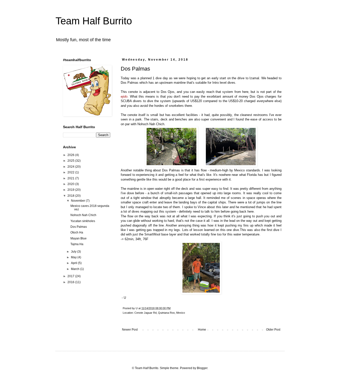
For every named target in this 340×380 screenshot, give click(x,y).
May (74, 257)
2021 (71, 178)
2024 (71, 166)
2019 (71, 189)
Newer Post (130, 329)
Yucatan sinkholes (82, 221)
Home (202, 329)
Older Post (273, 329)
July (74, 251)
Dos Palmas (78, 226)
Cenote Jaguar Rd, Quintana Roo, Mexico (159, 312)
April (74, 263)
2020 (71, 184)
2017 (71, 276)
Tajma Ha (76, 244)
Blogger (202, 368)
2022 (71, 172)
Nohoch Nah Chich (83, 215)
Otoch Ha (76, 232)
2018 (71, 195)
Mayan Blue (78, 238)
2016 (71, 282)
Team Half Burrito (94, 20)
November (78, 200)
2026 (71, 155)
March (75, 269)
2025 (71, 160)
